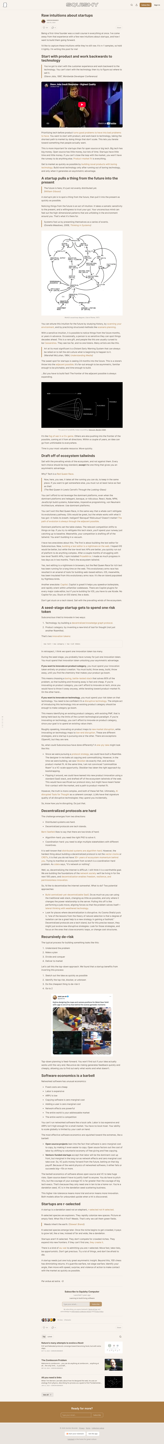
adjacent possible (65, 364)
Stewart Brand (76, 1224)
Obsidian (81, 761)
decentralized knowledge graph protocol (92, 623)
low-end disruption (85, 732)
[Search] (131, 5)
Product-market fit (82, 158)
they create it (96, 1242)
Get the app (93, 1434)
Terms (88, 1428)
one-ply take (103, 745)
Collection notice (98, 1428)
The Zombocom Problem (54, 1360)
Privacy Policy (98, 1312)
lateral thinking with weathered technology (66, 908)
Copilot (64, 584)
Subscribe (145, 5)
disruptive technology (96, 701)
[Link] (38, 58)
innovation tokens (61, 636)
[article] (82, 1348)
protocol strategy (80, 754)
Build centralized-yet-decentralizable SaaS (67, 894)
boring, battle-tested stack (78, 678)
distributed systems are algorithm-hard (82, 850)
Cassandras (50, 343)
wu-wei (62, 1248)
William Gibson (52, 191)
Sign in (157, 5)
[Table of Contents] (2, 722)
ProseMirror (85, 556)
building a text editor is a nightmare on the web (85, 546)
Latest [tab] (50, 1337)
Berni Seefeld (48, 832)
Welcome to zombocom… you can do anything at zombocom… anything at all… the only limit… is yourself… (70, 1364)
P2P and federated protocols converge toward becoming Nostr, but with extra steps (71, 1347)
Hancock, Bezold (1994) (97, 430)
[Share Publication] (136, 5)
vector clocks (112, 854)
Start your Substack (76, 1434)
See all (46, 1395)
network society (88, 873)
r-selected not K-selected (101, 1209)
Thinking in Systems (80, 225)
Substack (71, 1439)
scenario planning (107, 327)
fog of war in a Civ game (61, 436)
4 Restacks (67, 1320)
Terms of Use (92, 1309)
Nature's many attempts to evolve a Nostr (62, 1343)
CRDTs (44, 857)
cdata (57, 864)
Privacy (81, 1428)
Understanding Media (81, 355)
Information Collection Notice (81, 1312)
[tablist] (47, 1336)
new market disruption (103, 729)
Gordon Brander (52, 20)
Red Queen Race (65, 474)
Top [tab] (44, 1337)
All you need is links (51, 1377)
